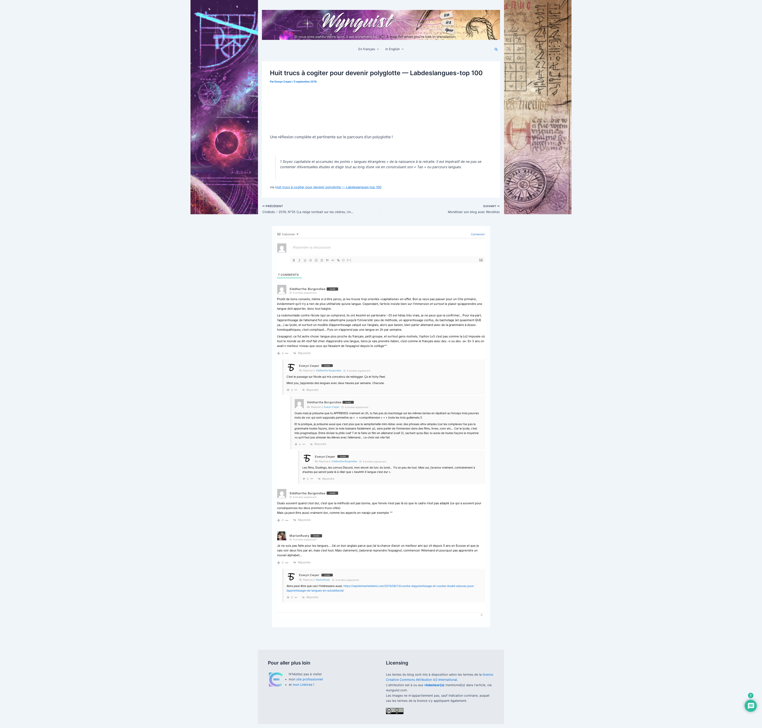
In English (392, 49)
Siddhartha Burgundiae (328, 370)
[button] (377, 49)
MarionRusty (300, 536)
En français (366, 49)
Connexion (477, 234)
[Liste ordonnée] (316, 260)
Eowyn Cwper (309, 365)
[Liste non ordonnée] (321, 260)
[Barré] (310, 260)
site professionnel (309, 679)
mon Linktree (303, 685)
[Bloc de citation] (327, 260)
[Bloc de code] (333, 260)
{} (343, 259)
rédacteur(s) (434, 685)
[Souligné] (305, 260)
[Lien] (338, 260)
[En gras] (294, 260)
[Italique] (299, 260)
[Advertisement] (381, 107)
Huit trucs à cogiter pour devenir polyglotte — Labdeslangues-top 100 (328, 187)
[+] (349, 259)
